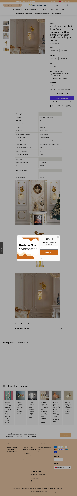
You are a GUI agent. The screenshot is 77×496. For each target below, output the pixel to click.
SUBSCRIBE (49, 252)
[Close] (58, 237)
